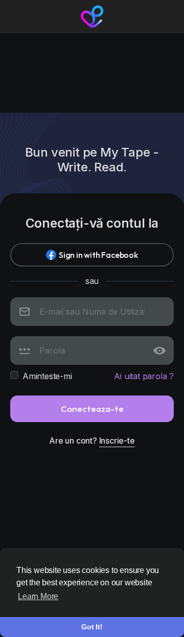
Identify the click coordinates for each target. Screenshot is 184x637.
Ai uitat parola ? (144, 376)
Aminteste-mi (47, 376)
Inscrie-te (117, 440)
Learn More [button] (38, 596)
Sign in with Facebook (98, 255)
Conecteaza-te (92, 408)
